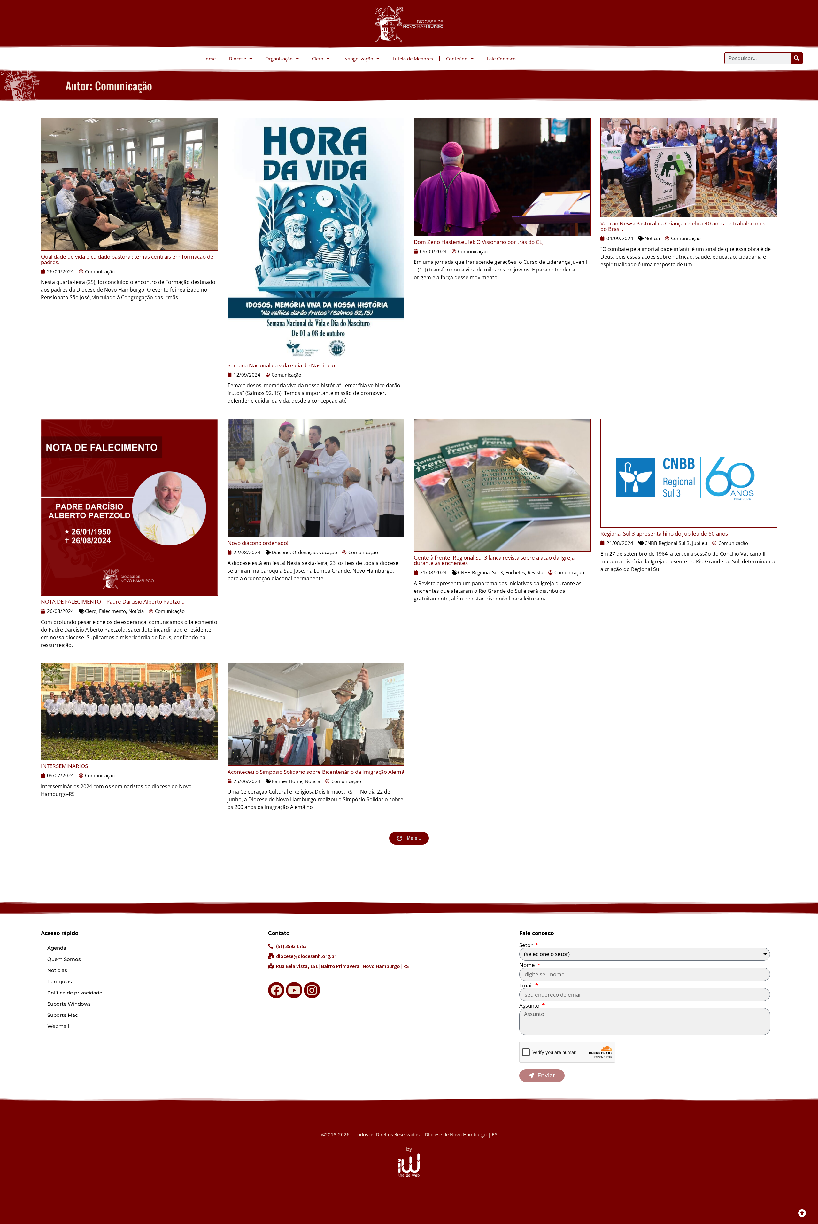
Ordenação (304, 552)
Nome (527, 965)
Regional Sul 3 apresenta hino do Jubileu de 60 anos (664, 533)
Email (526, 985)
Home (209, 58)
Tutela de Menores (412, 58)
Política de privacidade (74, 993)
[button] (409, 838)
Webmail (58, 1026)
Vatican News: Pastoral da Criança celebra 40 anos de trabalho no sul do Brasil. (685, 226)
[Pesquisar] (796, 58)
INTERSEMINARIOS (64, 766)
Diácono (281, 552)
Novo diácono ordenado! (258, 542)
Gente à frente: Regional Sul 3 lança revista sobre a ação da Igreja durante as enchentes (494, 560)
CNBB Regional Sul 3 (480, 572)
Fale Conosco (501, 58)
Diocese (237, 58)
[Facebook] (276, 990)
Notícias (57, 970)
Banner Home (287, 781)
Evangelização (358, 58)
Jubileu (699, 543)
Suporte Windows (69, 1004)
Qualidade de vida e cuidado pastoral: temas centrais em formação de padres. (127, 259)
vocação (328, 552)
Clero (317, 58)
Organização (279, 58)
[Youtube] (294, 990)
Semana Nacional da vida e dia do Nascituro (281, 365)
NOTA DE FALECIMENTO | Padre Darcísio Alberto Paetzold (113, 601)
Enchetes (515, 572)
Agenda (56, 948)
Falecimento (112, 611)
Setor (526, 945)
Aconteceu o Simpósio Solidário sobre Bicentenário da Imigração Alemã (316, 771)
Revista (535, 572)
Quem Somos (64, 959)
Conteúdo (456, 58)
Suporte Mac (62, 1015)
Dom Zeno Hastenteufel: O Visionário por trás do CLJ (479, 242)
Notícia (652, 238)
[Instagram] (312, 990)
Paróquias (59, 981)
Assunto (530, 1005)
